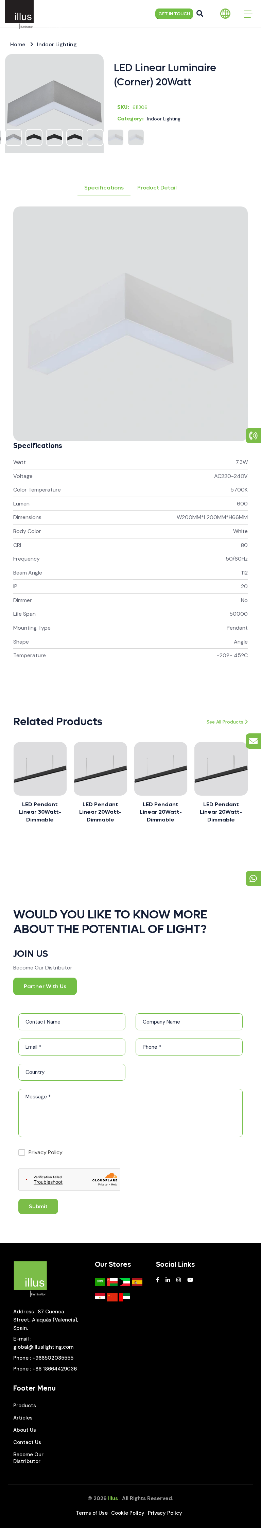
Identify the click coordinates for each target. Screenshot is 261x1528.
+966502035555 (52, 1358)
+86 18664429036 (54, 1368)
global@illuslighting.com (43, 1347)
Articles (23, 1417)
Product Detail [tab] (157, 187)
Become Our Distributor (28, 1458)
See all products (225, 722)
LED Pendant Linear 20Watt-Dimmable (78, 812)
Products (24, 1405)
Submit (38, 1206)
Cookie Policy (127, 1513)
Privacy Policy (46, 1152)
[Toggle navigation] (248, 13)
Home (17, 44)
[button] (13, 789)
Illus (113, 1498)
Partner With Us (45, 986)
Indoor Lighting (57, 44)
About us (24, 1430)
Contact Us (27, 1442)
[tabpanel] (130, 446)
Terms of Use (92, 1513)
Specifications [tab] (104, 187)
